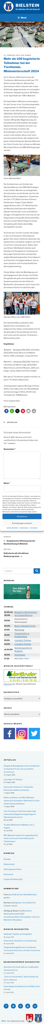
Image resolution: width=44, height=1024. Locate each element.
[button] (6, 411)
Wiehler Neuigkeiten (16, 929)
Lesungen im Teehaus (13, 779)
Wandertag (19, 630)
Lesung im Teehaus (22, 640)
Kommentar (10, 449)
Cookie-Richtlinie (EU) (13, 879)
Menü (23, 17)
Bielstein (27, 5)
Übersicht (8, 684)
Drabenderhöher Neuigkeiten (22, 962)
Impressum (34, 528)
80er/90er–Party (21, 658)
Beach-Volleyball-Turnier (25, 626)
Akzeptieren (22, 516)
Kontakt (7, 859)
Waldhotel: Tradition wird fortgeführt (18, 934)
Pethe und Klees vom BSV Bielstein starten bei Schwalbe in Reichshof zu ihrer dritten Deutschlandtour (22, 800)
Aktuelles (12, 422)
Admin (28, 55)
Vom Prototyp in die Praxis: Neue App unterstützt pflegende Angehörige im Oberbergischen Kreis (20, 814)
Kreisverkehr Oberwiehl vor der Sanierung (20, 941)
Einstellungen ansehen (22, 523)
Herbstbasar (19, 655)
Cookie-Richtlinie (12, 528)
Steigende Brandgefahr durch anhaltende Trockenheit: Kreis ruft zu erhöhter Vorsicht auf (21, 769)
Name (7, 483)
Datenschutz (24, 528)
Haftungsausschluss (12, 869)
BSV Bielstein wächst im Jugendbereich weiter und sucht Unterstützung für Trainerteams (21, 838)
